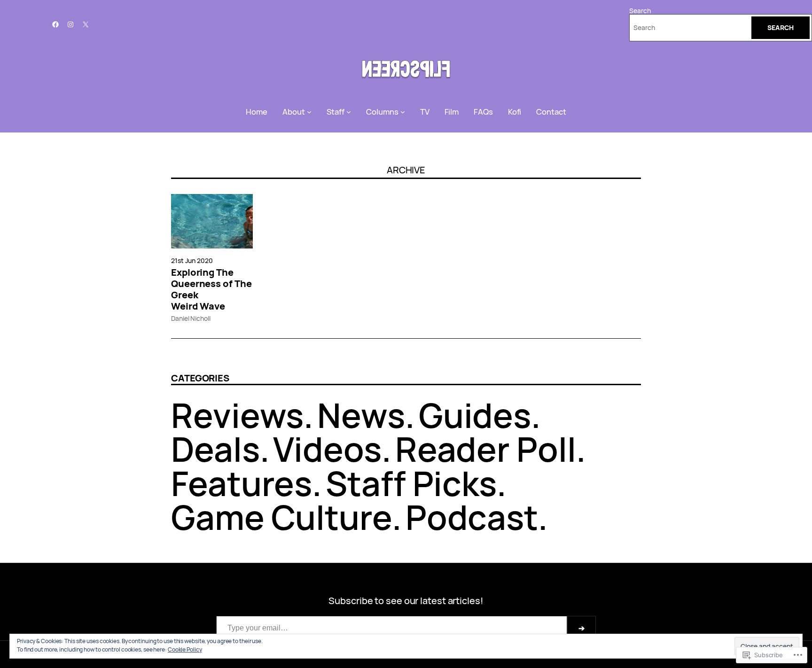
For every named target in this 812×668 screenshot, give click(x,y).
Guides (475, 415)
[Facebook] (55, 24)
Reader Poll (485, 449)
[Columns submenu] (402, 111)
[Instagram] (70, 24)
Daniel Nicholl (191, 318)
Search (639, 10)
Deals (215, 449)
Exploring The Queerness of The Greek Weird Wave (211, 289)
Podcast (472, 517)
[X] (85, 24)
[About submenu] (309, 111)
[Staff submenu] (348, 111)
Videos (327, 449)
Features (241, 483)
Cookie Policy (185, 649)
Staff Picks (411, 483)
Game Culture (281, 517)
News (361, 415)
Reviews (237, 415)
